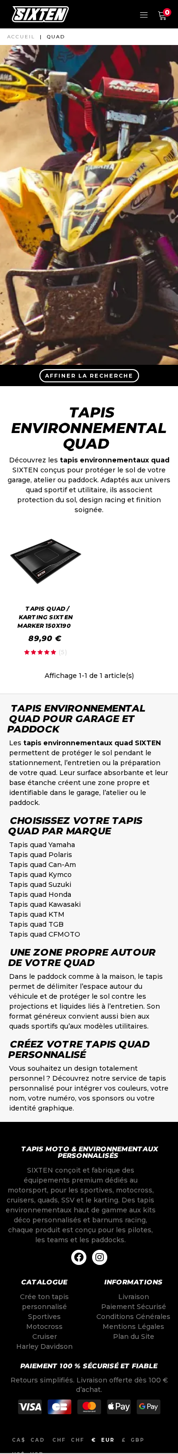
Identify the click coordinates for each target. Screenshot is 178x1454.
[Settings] (144, 14)
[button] (89, 375)
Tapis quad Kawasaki (45, 904)
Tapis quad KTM (37, 914)
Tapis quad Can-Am (42, 864)
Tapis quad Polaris (40, 854)
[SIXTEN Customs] (40, 14)
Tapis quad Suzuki (40, 884)
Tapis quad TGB (36, 924)
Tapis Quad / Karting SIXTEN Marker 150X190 (45, 617)
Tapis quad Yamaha (42, 844)
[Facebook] (78, 1257)
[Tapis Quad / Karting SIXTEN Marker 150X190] (45, 561)
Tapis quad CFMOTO (44, 934)
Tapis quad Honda (40, 894)
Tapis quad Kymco (40, 874)
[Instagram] (99, 1257)
